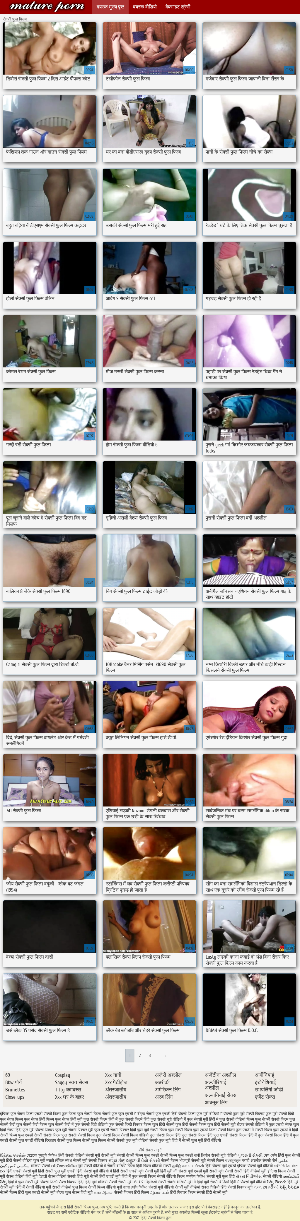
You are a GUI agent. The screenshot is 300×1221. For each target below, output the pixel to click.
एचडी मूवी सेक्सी (206, 1171)
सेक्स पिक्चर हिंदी (71, 1181)
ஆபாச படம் (159, 1192)
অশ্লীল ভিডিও (195, 1176)
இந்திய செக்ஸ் (12, 1155)
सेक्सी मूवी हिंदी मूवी (158, 1171)
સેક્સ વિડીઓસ (249, 1176)
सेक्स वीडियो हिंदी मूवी (22, 1176)
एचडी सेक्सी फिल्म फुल (51, 1113)
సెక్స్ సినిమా (289, 1187)
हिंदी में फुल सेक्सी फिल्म (139, 1176)
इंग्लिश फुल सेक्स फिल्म (16, 1113)
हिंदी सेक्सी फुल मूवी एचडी (56, 1171)
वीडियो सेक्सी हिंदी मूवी (73, 1176)
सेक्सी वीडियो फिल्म (171, 1176)
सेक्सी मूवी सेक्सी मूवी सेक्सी (105, 1155)
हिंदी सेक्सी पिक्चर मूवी (237, 1187)
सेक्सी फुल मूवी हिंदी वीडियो (201, 1140)
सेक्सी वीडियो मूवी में (182, 1181)
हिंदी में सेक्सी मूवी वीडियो (248, 1181)
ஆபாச (107, 1192)
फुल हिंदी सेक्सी (163, 1124)
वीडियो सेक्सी (40, 1165)
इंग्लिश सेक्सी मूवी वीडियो (255, 1165)
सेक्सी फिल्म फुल (162, 1129)
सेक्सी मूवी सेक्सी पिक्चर (90, 1160)
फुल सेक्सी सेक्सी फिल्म (271, 1119)
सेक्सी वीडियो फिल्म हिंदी (125, 1165)
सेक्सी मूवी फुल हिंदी (221, 1176)
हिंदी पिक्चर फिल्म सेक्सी (188, 1192)
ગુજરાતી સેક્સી (250, 1155)
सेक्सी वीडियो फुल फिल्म (70, 1187)
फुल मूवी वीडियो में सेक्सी (214, 1113)
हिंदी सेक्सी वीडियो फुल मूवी (26, 1160)
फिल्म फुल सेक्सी (80, 1113)
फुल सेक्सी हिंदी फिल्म (31, 1124)
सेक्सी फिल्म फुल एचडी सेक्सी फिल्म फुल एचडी (159, 1155)
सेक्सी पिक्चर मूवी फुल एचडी (88, 1129)
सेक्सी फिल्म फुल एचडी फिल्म (196, 1129)
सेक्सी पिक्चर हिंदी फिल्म (132, 1192)
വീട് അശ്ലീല (64, 1165)
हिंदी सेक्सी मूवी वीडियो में (94, 1171)
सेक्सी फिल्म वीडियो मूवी (105, 1187)
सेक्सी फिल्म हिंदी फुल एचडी (208, 1135)
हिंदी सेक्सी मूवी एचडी (220, 1165)
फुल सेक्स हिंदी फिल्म (39, 1119)
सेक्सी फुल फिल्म (69, 1140)
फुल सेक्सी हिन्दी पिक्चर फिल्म (130, 1124)
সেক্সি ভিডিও (282, 1165)
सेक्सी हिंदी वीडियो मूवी (250, 1171)
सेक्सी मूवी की (127, 1181)
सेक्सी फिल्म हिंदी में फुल (246, 1135)
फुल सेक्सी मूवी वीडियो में (168, 1119)
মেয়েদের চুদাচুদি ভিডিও (42, 1155)
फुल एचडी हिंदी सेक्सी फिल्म (175, 1113)
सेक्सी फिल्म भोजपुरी (176, 1160)
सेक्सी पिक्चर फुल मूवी (51, 1129)
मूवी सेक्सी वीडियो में (92, 1165)
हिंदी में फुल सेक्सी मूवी (24, 1181)
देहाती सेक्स (48, 1176)
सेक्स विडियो (210, 1187)
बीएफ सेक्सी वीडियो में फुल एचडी (260, 1124)
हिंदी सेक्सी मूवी (216, 1192)
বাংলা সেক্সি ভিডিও (136, 1187)
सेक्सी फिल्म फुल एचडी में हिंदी (276, 1129)
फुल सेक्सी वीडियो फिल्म (236, 1119)
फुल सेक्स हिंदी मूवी (68, 1119)
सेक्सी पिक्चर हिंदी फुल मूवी (129, 1129)
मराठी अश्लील (251, 1160)
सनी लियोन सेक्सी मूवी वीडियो (215, 1155)
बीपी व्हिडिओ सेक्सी (153, 1181)
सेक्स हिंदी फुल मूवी (20, 1129)
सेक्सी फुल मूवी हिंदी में (165, 1140)
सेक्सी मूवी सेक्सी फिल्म (207, 1160)
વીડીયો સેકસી (148, 1160)
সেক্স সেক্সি (271, 1155)
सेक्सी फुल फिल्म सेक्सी (98, 1140)
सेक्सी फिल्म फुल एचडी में (236, 1129)
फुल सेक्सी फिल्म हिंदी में (100, 1119)
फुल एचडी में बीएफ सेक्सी (136, 1113)
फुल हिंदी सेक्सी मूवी (221, 1124)
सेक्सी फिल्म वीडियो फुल (138, 1135)
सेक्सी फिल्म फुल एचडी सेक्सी (21, 1135)
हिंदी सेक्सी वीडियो (71, 1155)
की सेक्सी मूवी (183, 1171)
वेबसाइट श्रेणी (178, 7)
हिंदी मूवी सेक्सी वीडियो (213, 1181)
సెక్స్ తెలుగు (276, 1181)
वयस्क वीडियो (145, 7)
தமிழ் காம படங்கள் (188, 1165)
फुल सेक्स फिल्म (11, 1119)
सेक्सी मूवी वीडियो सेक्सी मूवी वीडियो (174, 1187)
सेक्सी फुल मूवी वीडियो (132, 1140)
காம (97, 1192)
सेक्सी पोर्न (269, 1160)
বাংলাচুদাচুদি (233, 1160)
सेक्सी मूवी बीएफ (52, 1192)
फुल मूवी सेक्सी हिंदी (280, 1113)
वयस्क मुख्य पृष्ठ (110, 7)
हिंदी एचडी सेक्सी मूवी (21, 1171)
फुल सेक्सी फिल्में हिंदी (134, 1119)
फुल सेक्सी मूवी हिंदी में (202, 1119)
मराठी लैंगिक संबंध (59, 1160)
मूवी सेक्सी (226, 1171)
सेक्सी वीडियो (273, 1176)
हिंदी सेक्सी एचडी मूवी (128, 1171)
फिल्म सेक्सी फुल (105, 1113)
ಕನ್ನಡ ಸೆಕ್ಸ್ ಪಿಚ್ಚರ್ (122, 1160)
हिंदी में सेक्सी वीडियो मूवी (34, 1187)
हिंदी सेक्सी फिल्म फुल (46, 6)
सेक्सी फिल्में (48, 1181)
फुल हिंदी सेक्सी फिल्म (190, 1124)
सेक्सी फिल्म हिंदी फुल (171, 1135)
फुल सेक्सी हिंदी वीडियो (91, 1124)
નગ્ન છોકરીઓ (266, 1187)
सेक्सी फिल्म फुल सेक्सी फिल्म (99, 1135)
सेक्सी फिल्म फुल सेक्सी (59, 1135)
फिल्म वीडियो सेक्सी (157, 1165)
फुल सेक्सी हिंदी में (61, 1124)
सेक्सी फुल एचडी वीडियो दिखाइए (32, 1140)
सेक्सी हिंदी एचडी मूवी (105, 1176)
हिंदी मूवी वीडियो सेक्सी (101, 1181)
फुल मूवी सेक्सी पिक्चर (249, 1113)
